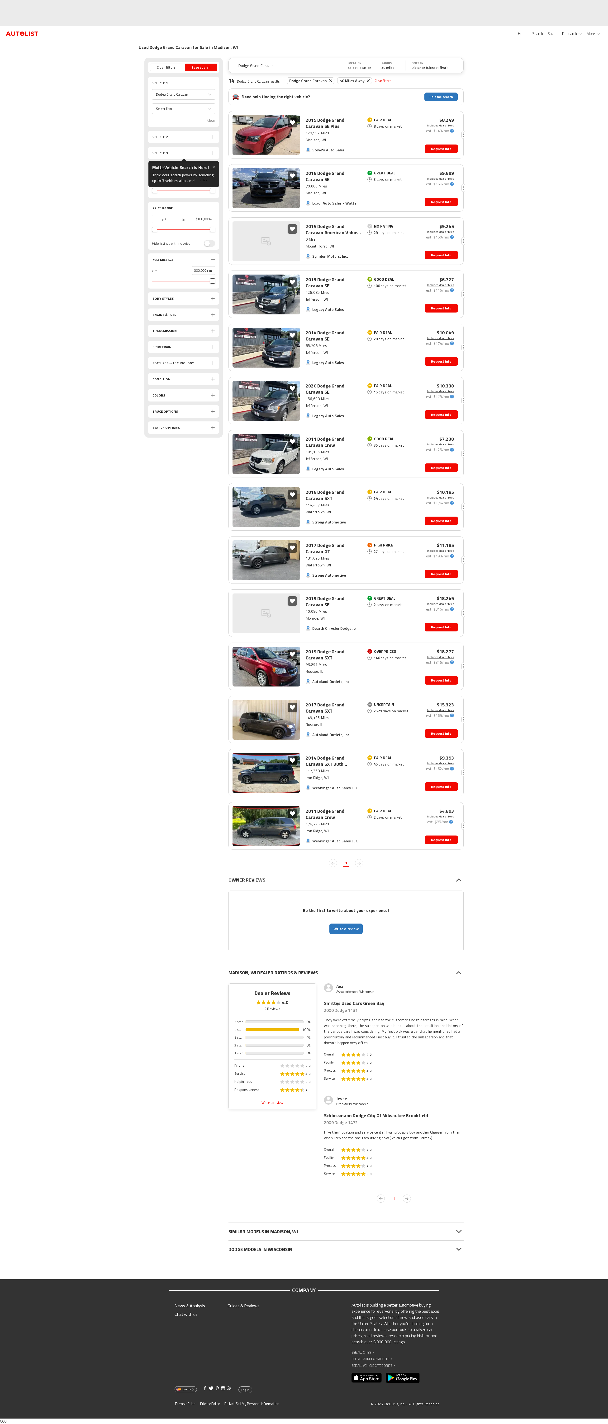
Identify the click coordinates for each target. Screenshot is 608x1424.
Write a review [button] (346, 929)
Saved (552, 33)
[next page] (359, 863)
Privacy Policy (210, 1403)
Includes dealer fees (440, 125)
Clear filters (383, 80)
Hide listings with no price (171, 243)
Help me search (441, 96)
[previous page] (333, 863)
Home (522, 33)
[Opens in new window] (367, 1378)
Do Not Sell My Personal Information (251, 1403)
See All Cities (363, 1352)
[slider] (154, 190)
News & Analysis (190, 1306)
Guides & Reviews (243, 1306)
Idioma (186, 1389)
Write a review (272, 1102)
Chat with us (186, 1314)
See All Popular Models (372, 1358)
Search (537, 33)
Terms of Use (185, 1403)
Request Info (441, 148)
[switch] (207, 243)
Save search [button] (200, 67)
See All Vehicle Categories (373, 1365)
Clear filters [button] (166, 67)
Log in (245, 1389)
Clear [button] (211, 120)
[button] (183, 94)
